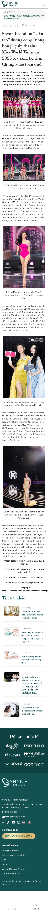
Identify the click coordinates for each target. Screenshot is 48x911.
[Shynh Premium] (10, 4)
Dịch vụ (5, 860)
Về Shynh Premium (10, 851)
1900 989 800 (11, 812)
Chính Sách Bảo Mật (11, 874)
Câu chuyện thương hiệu (13, 855)
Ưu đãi (5, 864)
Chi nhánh (12, 909)
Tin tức (11, 12)
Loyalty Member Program (13, 869)
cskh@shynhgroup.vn (15, 817)
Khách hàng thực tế (11, 71)
